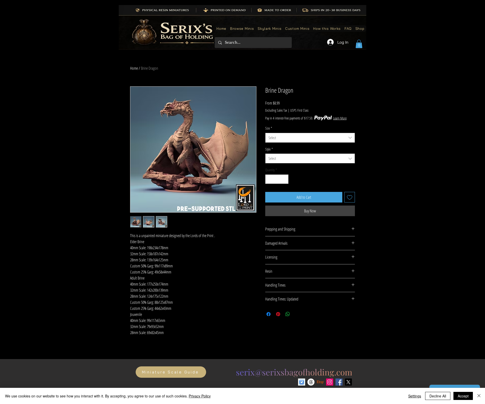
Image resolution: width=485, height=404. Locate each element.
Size (268, 128)
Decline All (437, 395)
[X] (348, 382)
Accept (463, 395)
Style (269, 149)
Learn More (340, 118)
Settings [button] (414, 395)
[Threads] (310, 382)
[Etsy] (320, 382)
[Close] (479, 396)
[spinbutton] (276, 179)
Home (134, 68)
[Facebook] (339, 382)
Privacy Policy (200, 395)
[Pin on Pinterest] (278, 314)
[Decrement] (269, 179)
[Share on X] (297, 314)
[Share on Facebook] (268, 314)
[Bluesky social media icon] (301, 382)
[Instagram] (329, 382)
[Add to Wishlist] (349, 197)
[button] (358, 44)
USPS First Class (299, 110)
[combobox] (310, 138)
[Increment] (284, 179)
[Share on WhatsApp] (288, 314)
